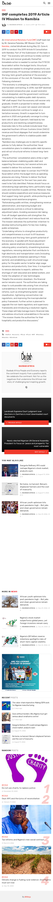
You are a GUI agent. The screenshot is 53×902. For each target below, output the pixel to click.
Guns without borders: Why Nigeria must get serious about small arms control (29, 715)
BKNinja (28, 897)
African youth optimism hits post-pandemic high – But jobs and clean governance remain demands (34, 506)
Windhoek (13, 337)
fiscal (23, 334)
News (4, 10)
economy (16, 334)
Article (5, 785)
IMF (34, 334)
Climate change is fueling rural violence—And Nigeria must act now (26, 881)
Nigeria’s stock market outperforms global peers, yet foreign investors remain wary (34, 620)
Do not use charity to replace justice (18, 788)
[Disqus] (26, 551)
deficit (8, 334)
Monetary (40, 334)
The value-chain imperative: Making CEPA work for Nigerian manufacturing (30, 704)
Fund (29, 334)
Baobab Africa (15, 25)
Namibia (5, 46)
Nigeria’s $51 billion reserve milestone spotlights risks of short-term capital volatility (33, 639)
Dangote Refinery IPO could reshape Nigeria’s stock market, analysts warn (34, 468)
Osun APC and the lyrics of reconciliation (21, 798)
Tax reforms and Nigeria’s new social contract (23, 839)
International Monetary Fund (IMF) (21, 40)
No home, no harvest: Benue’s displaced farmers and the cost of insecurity (34, 487)
